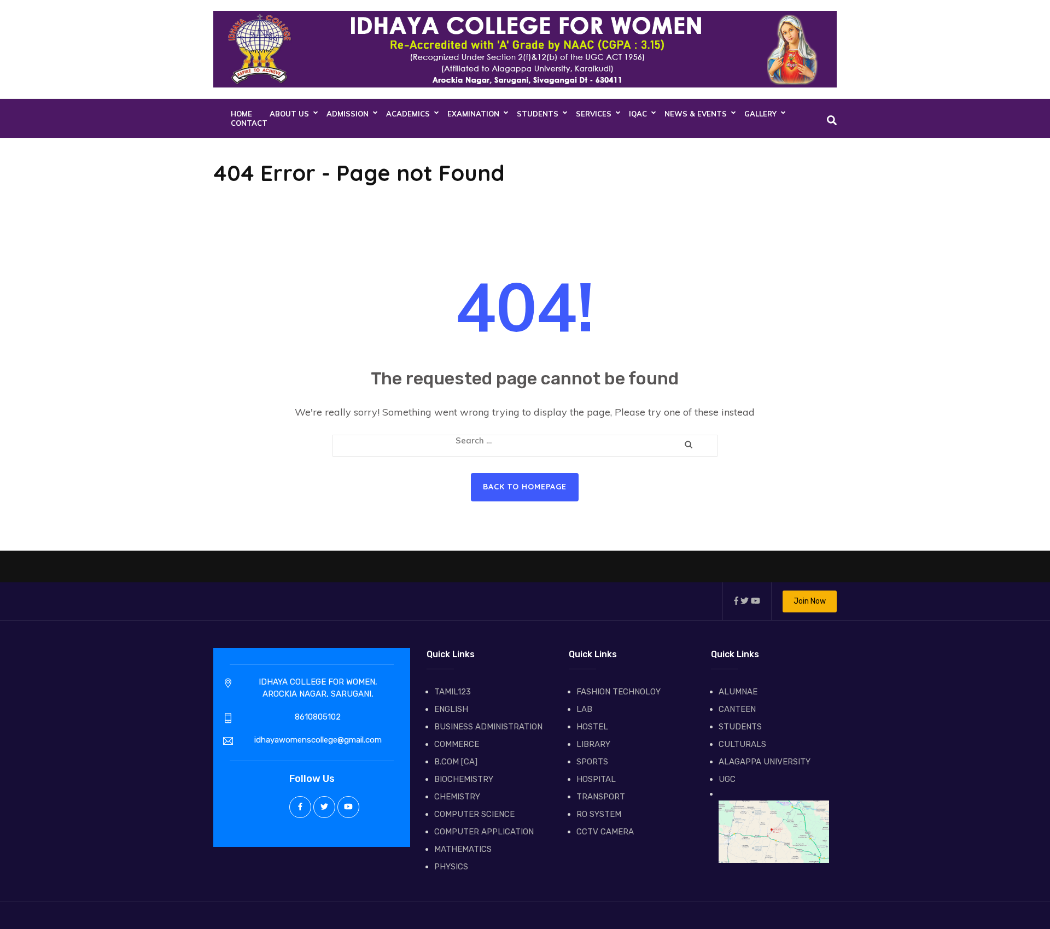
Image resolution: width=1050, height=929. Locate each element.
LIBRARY (593, 744)
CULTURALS (742, 744)
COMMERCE (456, 744)
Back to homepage (525, 487)
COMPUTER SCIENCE (474, 814)
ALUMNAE (738, 692)
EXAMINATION (473, 113)
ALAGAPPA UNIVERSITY (764, 762)
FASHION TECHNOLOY (618, 692)
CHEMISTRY (457, 797)
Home (241, 113)
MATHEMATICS (463, 849)
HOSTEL (592, 727)
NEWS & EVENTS (695, 113)
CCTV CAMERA (605, 832)
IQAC (638, 113)
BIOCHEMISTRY (463, 779)
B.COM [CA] (455, 762)
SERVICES (593, 113)
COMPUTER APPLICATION (484, 832)
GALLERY (760, 113)
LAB (584, 709)
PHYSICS (451, 867)
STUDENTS (537, 113)
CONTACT (249, 123)
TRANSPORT (600, 797)
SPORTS (592, 762)
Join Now (810, 601)
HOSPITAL (596, 779)
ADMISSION (347, 113)
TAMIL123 (452, 692)
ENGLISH (451, 709)
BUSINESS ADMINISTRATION (488, 727)
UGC (727, 779)
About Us (289, 113)
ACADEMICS (408, 113)
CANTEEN (737, 709)
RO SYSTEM (598, 814)
